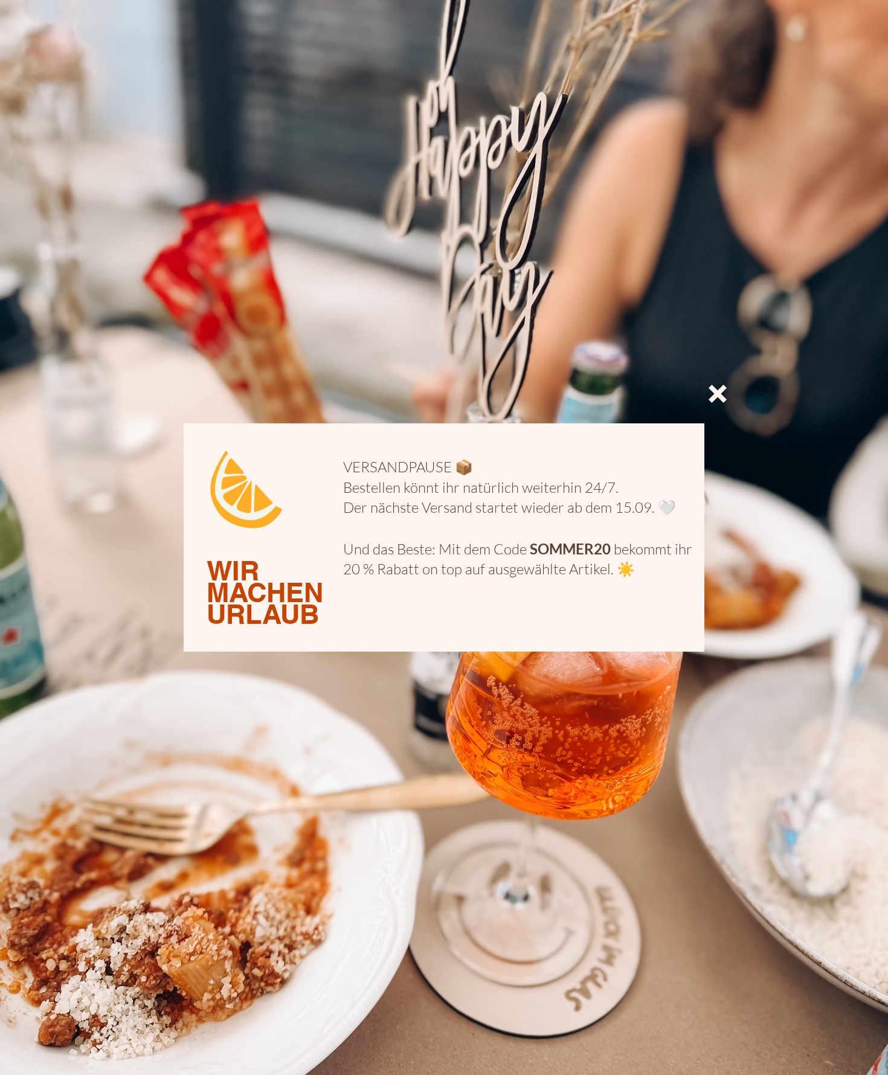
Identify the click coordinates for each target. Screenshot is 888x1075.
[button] (718, 394)
